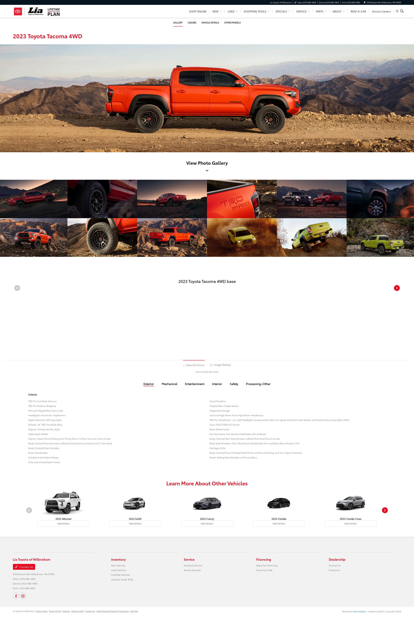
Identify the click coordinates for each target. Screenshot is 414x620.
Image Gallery (222, 364)
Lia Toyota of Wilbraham (23, 611)
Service (189, 559)
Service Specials (192, 570)
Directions (334, 570)
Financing (263, 559)
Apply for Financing (266, 565)
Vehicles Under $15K (122, 579)
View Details (63, 523)
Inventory (118, 559)
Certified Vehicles (120, 574)
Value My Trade (264, 570)
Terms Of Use (55, 611)
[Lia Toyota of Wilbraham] (29, 11)
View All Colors (195, 365)
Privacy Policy (42, 611)
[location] (364, 2)
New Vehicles (118, 565)
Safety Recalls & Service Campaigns (112, 611)
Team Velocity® (359, 611)
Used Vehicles (118, 570)
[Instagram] (23, 596)
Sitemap (66, 611)
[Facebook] (16, 596)
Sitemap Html (77, 611)
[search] (402, 11)
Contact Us (26, 567)
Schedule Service (193, 565)
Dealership (337, 559)
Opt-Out (134, 611)
